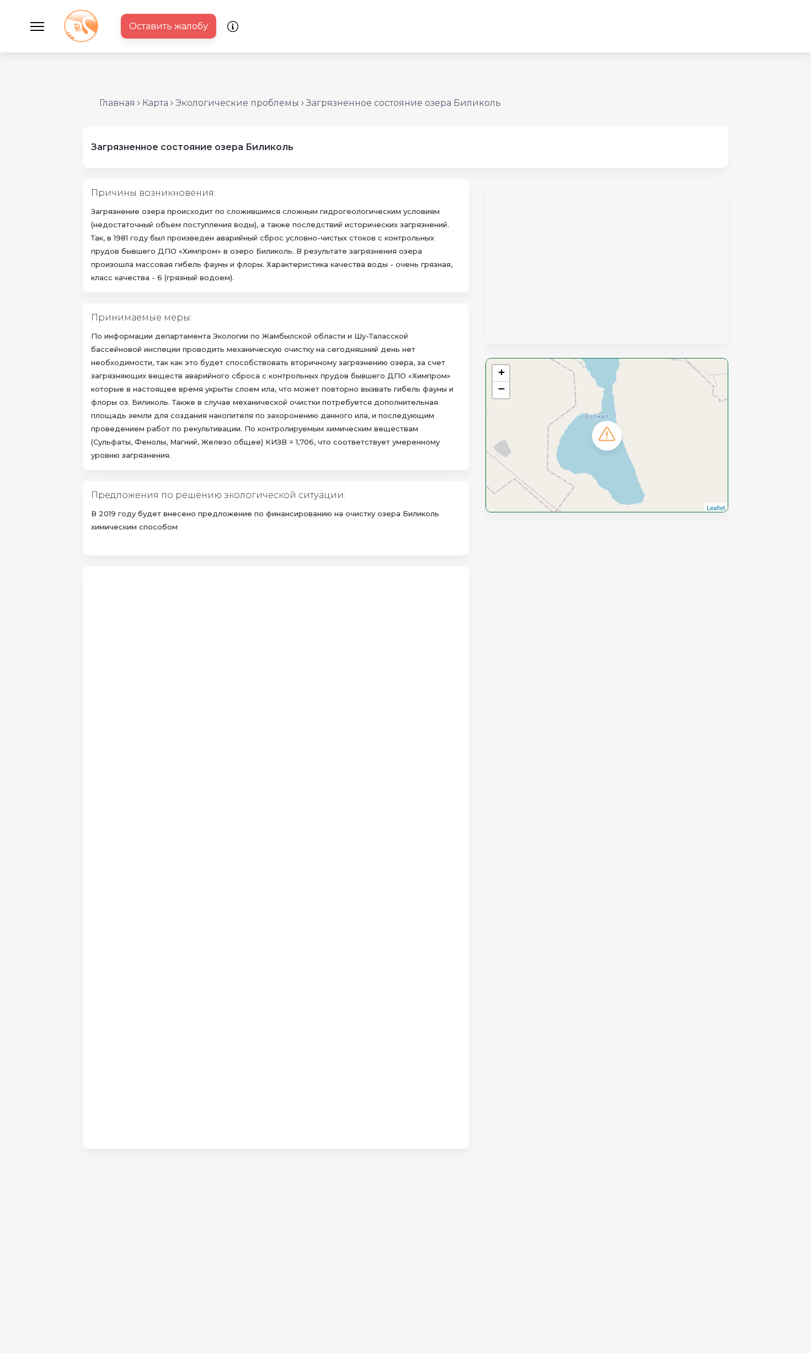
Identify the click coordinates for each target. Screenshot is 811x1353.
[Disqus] (276, 713)
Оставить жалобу (168, 26)
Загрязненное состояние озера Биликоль (403, 103)
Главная (117, 103)
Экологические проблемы (237, 103)
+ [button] (501, 371)
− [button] (501, 388)
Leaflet (716, 507)
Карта (155, 103)
